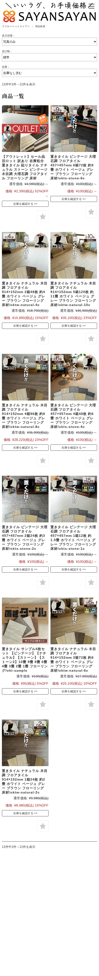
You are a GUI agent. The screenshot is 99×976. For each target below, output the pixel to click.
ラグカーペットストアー (16, 26)
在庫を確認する (23, 204)
